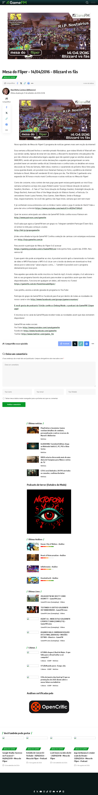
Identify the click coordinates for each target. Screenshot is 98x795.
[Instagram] (44, 791)
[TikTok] (47, 791)
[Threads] (63, 791)
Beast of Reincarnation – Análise (53, 555)
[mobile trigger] (4, 2)
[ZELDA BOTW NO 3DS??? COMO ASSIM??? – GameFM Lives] (33, 599)
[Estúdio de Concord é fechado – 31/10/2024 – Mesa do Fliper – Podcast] (37, 743)
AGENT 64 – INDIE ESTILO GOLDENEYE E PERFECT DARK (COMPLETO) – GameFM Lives (55, 621)
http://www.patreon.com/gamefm (30, 217)
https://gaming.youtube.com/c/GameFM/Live (35, 249)
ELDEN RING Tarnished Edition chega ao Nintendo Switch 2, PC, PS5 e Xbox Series (55, 446)
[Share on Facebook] (17, 83)
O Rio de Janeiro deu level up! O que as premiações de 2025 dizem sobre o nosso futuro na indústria (55, 679)
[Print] (28, 83)
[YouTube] (40, 791)
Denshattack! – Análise (49, 578)
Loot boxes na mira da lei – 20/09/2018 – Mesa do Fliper (60, 756)
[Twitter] (37, 791)
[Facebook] (34, 791)
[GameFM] (16, 2)
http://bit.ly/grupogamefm (27, 230)
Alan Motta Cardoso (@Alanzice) (23, 90)
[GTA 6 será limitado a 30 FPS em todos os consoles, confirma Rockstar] (33, 473)
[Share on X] (21, 83)
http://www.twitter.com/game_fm (37, 334)
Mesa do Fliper (9, 77)
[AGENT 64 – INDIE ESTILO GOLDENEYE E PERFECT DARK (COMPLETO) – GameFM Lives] (33, 622)
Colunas (43, 661)
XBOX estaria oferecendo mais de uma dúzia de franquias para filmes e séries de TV (56, 459)
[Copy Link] (24, 83)
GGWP (49, 661)
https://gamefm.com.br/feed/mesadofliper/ (34, 284)
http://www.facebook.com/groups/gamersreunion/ (54, 299)
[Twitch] (50, 791)
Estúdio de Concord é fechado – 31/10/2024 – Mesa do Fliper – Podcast (36, 756)
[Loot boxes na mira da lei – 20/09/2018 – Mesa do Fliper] (61, 743)
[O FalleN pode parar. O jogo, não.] (33, 669)
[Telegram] (57, 791)
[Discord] (53, 791)
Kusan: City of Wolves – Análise (52, 544)
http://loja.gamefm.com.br (30, 239)
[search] (87, 2)
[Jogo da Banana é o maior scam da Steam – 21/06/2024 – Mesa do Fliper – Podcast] (85, 743)
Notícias (43, 439)
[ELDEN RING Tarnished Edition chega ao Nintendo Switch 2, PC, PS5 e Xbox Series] (33, 447)
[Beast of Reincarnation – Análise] (33, 558)
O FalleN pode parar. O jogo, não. (53, 666)
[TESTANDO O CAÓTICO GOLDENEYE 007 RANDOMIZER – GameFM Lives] (33, 610)
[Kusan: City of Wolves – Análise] (33, 547)
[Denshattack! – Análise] (33, 581)
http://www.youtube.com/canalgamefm (41, 327)
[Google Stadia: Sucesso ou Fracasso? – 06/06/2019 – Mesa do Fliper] (13, 743)
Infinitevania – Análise (49, 567)
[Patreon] (60, 791)
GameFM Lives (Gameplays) (50, 602)
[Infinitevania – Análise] (33, 569)
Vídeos (62, 602)
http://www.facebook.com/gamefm (40, 331)
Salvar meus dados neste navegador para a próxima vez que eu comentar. (31, 398)
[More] (32, 83)
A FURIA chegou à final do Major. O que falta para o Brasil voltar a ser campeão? (55, 654)
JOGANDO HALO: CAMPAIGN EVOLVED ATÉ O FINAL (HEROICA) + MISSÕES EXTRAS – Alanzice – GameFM (55, 634)
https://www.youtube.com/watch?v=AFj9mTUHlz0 (58, 208)
